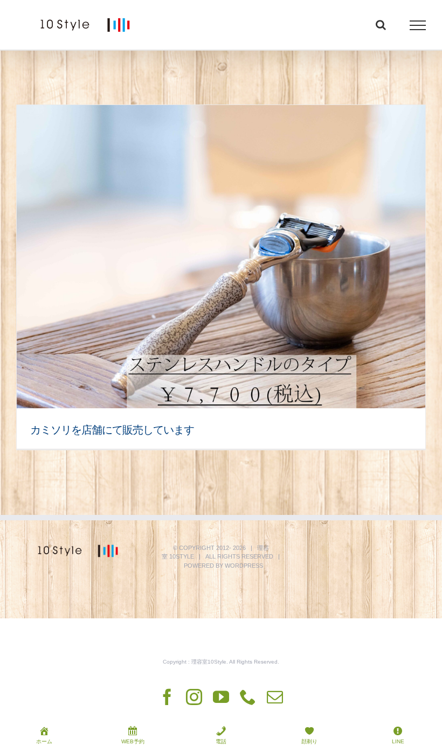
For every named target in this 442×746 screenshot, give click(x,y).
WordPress (244, 565)
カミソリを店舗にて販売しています (112, 430)
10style (181, 556)
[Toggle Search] (381, 24)
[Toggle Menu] (418, 25)
